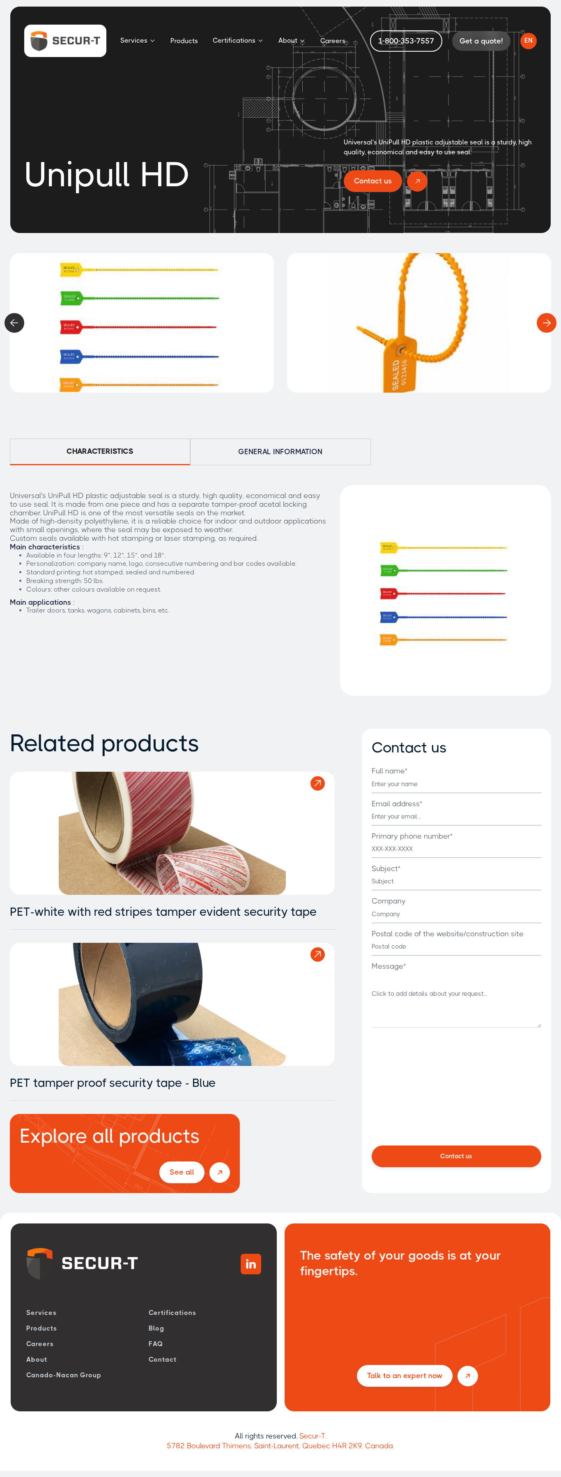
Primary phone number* (412, 836)
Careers (332, 41)
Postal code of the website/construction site (448, 934)
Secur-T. (312, 1436)
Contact (163, 1359)
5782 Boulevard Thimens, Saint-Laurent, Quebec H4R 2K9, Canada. (280, 1446)
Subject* (386, 868)
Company (389, 901)
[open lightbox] (142, 323)
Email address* (397, 804)
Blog (156, 1328)
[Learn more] (317, 783)
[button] (138, 40)
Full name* (389, 771)
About (36, 1359)
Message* (389, 966)
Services (41, 1313)
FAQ (156, 1344)
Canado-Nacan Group (63, 1375)
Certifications (172, 1313)
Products (184, 41)
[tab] (100, 452)
